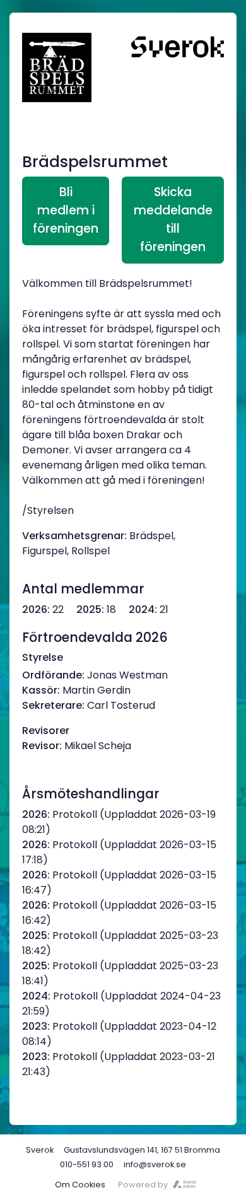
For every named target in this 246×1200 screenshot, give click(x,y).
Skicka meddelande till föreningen (173, 219)
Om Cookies (80, 1184)
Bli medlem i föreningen (65, 210)
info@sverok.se (155, 1164)
